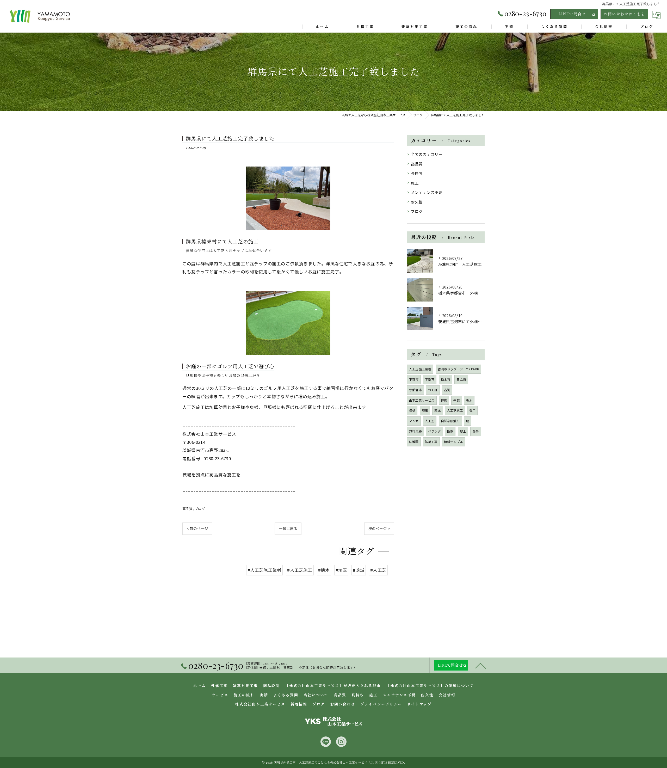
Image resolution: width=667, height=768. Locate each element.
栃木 (469, 400)
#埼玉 (341, 570)
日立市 (461, 379)
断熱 (450, 431)
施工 (415, 183)
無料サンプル (453, 441)
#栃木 (324, 570)
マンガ (414, 421)
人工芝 (430, 421)
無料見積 (415, 431)
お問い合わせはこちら (624, 13)
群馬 (444, 400)
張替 (475, 431)
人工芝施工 (455, 410)
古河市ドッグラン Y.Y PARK (458, 369)
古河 (447, 390)
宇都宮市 (415, 390)
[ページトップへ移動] (480, 665)
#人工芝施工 (299, 570)
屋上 (463, 431)
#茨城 (359, 570)
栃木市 (445, 379)
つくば (433, 390)
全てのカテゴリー (427, 154)
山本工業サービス (422, 400)
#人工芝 (378, 570)
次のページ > (379, 528)
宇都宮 (430, 379)
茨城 (437, 410)
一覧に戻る (288, 528)
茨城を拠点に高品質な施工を (211, 474)
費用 (472, 410)
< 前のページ (197, 528)
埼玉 (425, 410)
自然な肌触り (450, 421)
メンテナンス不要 (427, 192)
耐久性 (417, 202)
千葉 (456, 400)
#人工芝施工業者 (265, 570)
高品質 (187, 508)
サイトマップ (419, 704)
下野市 (414, 379)
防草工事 (431, 441)
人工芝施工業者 (420, 369)
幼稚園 (414, 441)
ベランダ (434, 431)
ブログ (200, 508)
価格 (412, 410)
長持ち (417, 173)
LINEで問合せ (572, 13)
